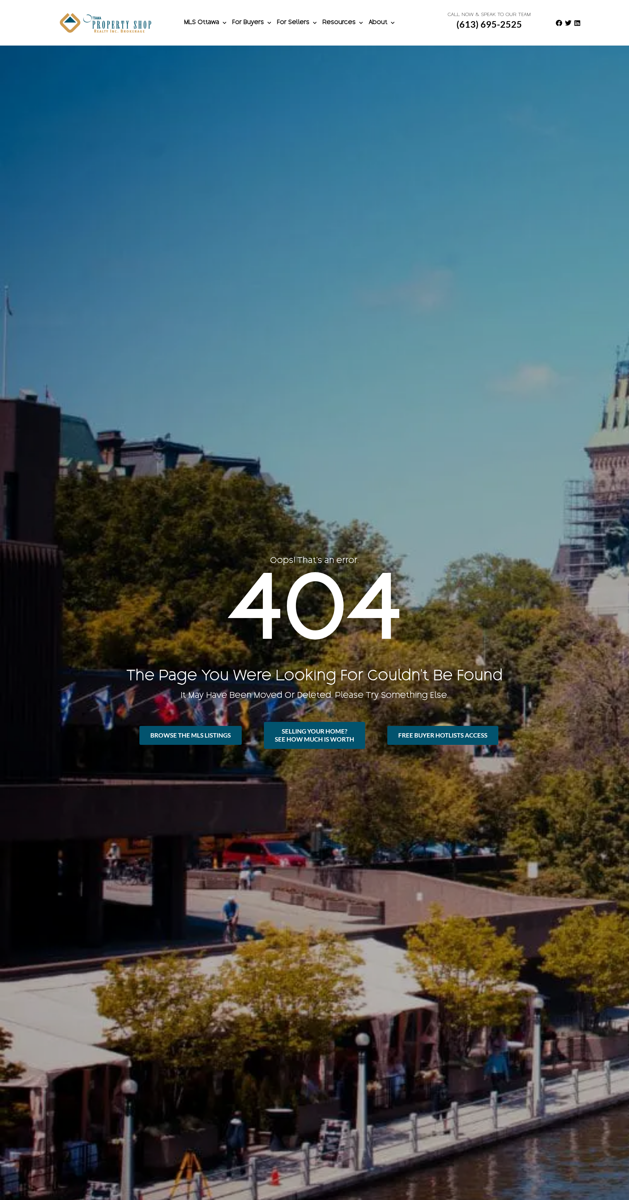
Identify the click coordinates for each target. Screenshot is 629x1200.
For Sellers (293, 22)
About (378, 22)
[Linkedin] (577, 23)
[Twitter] (568, 23)
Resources (339, 22)
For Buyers (248, 22)
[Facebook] (559, 23)
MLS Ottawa (201, 22)
